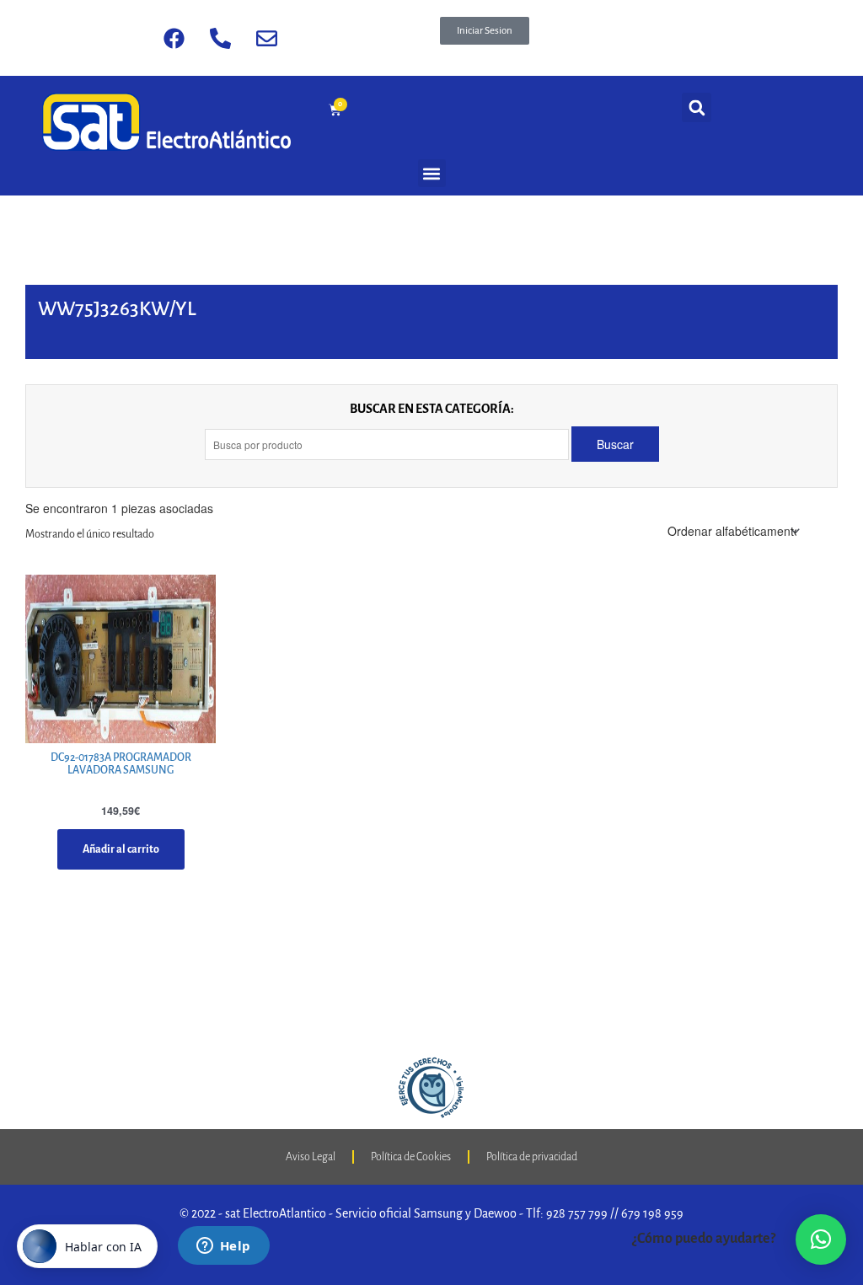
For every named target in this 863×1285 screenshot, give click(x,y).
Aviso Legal (310, 1157)
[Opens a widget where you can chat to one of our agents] (223, 1247)
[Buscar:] (388, 444)
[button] (484, 31)
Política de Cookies (411, 1157)
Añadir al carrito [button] (121, 849)
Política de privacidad (531, 1157)
